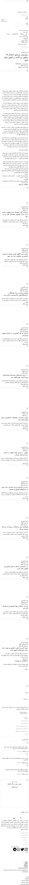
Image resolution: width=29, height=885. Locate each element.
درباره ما (26, 842)
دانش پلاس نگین (24, 837)
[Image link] (14, 818)
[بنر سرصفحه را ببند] (27, 874)
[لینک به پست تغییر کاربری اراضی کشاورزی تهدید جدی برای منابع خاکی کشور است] (14, 436)
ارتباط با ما (25, 844)
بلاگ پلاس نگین (25, 835)
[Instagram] (26, 849)
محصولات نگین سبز (24, 832)
